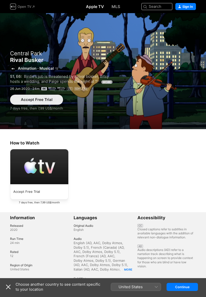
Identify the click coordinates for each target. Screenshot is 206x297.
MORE (107, 82)
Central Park (26, 53)
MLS (116, 6)
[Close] (8, 287)
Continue (182, 287)
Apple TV (95, 6)
